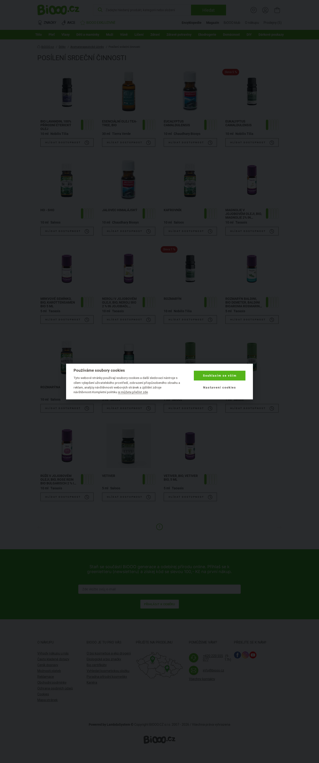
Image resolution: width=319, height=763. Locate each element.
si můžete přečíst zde (133, 392)
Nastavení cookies (219, 387)
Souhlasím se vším (220, 375)
